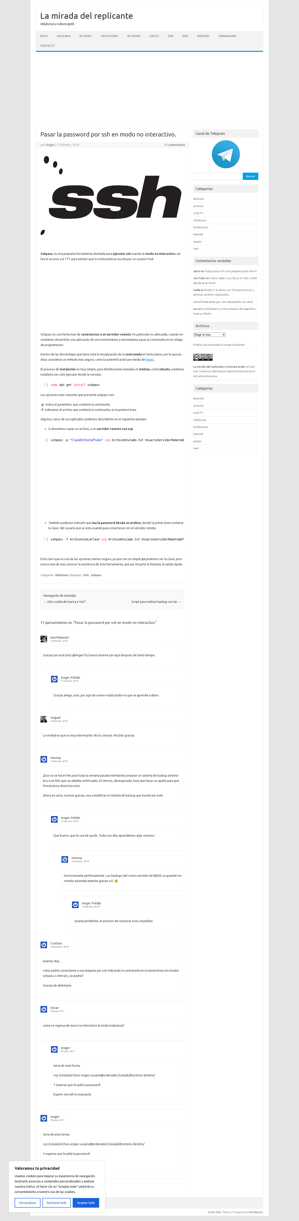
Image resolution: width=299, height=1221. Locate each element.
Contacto (47, 45)
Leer (185, 36)
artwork (133, 36)
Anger (50, 145)
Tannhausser (227, 36)
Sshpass (96, 575)
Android (203, 36)
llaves (150, 359)
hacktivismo (109, 36)
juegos (154, 36)
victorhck (199, 301)
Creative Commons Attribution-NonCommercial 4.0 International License (224, 371)
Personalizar (27, 1203)
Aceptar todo (86, 1203)
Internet (85, 36)
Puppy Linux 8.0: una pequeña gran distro (231, 271)
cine (170, 36)
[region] (57, 1186)
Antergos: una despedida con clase (231, 301)
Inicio (44, 36)
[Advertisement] (149, 88)
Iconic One (214, 1212)
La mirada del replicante (86, 15)
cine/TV (198, 213)
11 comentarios (174, 145)
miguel (55, 717)
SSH (86, 575)
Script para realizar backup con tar (156, 601)
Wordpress (256, 1212)
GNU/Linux (64, 36)
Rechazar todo (57, 1203)
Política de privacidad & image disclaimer (219, 344)
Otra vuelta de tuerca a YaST (65, 601)
